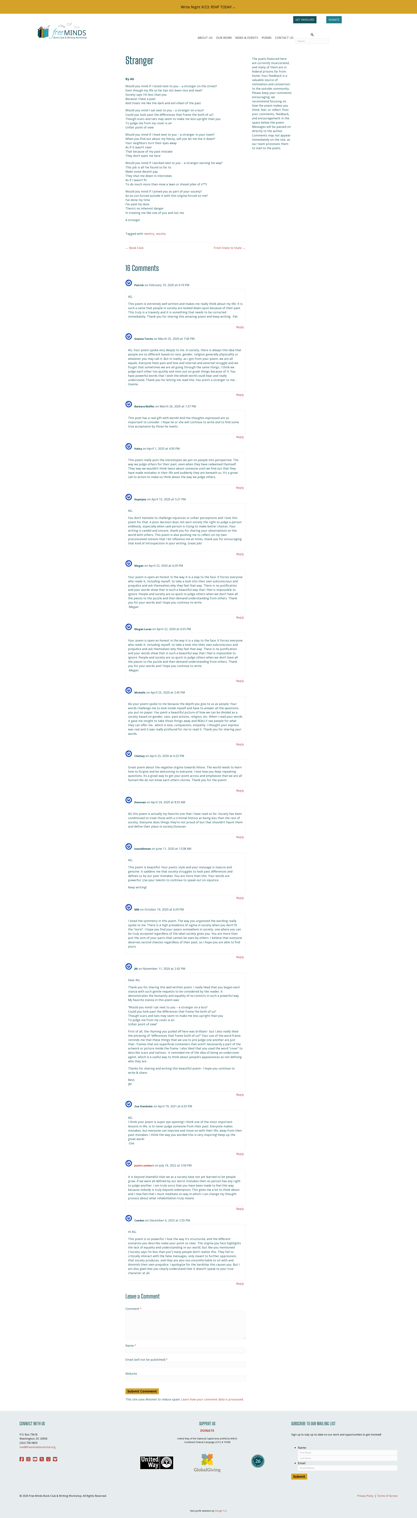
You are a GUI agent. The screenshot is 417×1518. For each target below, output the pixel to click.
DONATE (334, 20)
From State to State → (229, 248)
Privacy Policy (365, 1496)
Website (131, 1374)
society (161, 234)
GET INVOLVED (304, 20)
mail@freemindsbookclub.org (38, 1447)
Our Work (224, 38)
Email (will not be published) (146, 1359)
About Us (205, 38)
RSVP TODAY (221, 6)
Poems (267, 38)
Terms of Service (387, 1496)
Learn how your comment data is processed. (212, 1399)
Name (130, 1345)
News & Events (246, 38)
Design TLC (221, 1510)
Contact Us (284, 38)
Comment (133, 1309)
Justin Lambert (144, 1165)
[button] (312, 34)
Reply (240, 327)
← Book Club (134, 248)
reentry (149, 234)
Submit (299, 1476)
